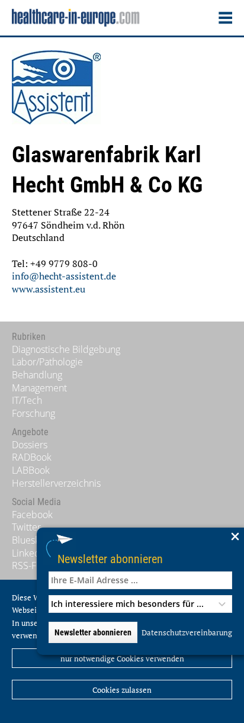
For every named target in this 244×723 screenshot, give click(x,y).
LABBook (31, 470)
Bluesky (28, 540)
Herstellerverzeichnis (56, 483)
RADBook (32, 457)
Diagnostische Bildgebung (66, 349)
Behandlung (37, 374)
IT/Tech (27, 400)
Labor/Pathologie (47, 361)
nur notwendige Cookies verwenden (122, 658)
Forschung (33, 413)
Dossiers (29, 444)
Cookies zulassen (122, 690)
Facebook (32, 514)
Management (39, 387)
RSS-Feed (32, 565)
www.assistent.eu (48, 288)
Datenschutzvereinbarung (187, 632)
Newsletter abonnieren (110, 558)
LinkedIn (30, 553)
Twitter (26, 527)
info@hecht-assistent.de (64, 275)
